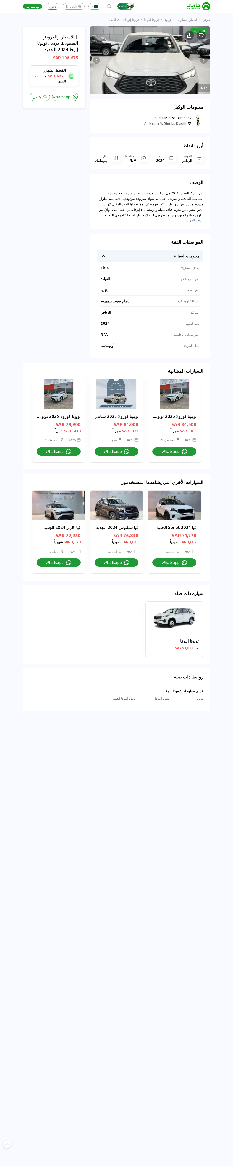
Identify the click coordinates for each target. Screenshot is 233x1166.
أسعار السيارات (187, 19)
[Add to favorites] (201, 35)
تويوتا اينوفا (151, 19)
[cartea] (198, 6)
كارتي (206, 19)
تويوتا (167, 19)
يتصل (37, 97)
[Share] (189, 35)
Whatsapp (61, 97)
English (71, 6)
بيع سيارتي (32, 6)
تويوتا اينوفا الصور (124, 698)
